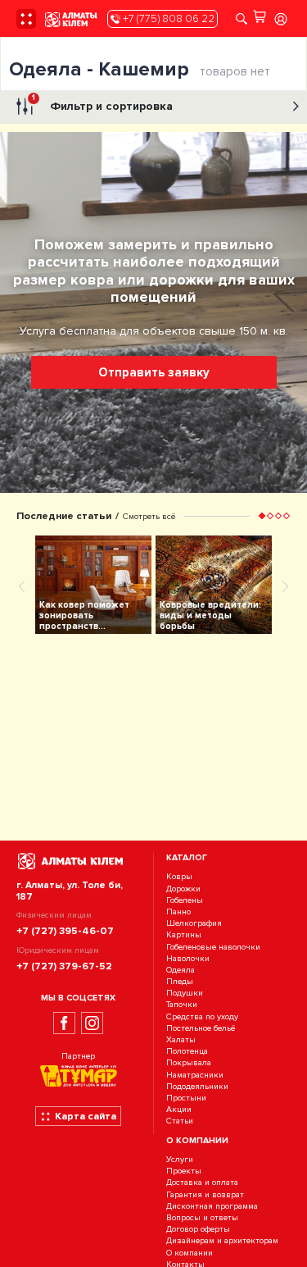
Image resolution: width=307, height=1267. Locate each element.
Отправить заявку (154, 372)
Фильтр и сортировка (102, 103)
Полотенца (187, 1051)
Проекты (183, 1171)
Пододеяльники (197, 1086)
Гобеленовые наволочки (213, 946)
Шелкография (194, 923)
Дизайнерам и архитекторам (222, 1241)
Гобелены (184, 900)
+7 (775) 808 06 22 (167, 18)
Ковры (179, 877)
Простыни (186, 1097)
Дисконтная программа (212, 1206)
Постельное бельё (200, 1028)
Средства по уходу (202, 1016)
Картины (183, 935)
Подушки (184, 992)
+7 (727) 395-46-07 (65, 930)
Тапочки (181, 1005)
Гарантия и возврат (205, 1194)
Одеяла (180, 969)
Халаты (181, 1039)
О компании (189, 1252)
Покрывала (188, 1063)
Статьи (179, 1121)
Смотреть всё (149, 516)
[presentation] (22, 585)
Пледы (179, 981)
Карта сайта (85, 1116)
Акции (179, 1109)
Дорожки (183, 888)
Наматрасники (194, 1074)
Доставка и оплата (202, 1183)
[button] (262, 516)
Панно (178, 911)
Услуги (179, 1159)
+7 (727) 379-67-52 (64, 966)
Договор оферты (198, 1229)
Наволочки (188, 958)
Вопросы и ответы (202, 1217)
